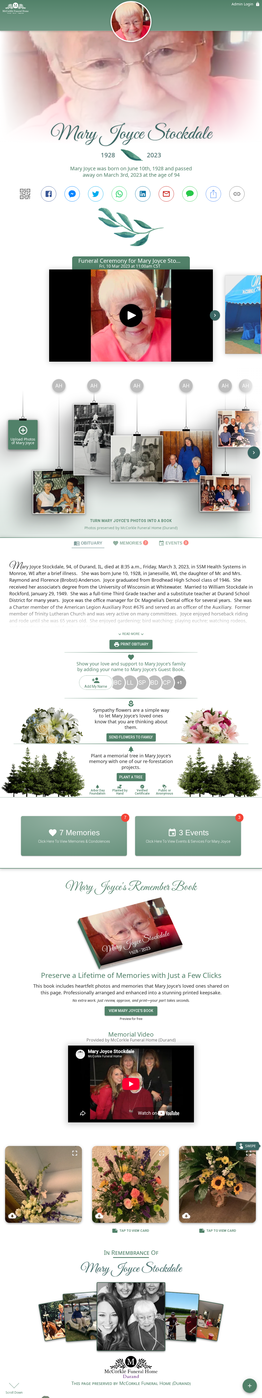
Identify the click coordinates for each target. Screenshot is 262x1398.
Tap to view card (134, 1231)
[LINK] (237, 194)
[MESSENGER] (72, 194)
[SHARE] (213, 194)
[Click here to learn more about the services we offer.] (131, 1367)
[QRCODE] (25, 194)
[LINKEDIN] (142, 194)
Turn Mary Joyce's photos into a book (131, 521)
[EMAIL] (166, 194)
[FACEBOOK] (48, 194)
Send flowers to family (131, 737)
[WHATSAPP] (119, 194)
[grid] (131, 456)
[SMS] (190, 194)
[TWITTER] (95, 194)
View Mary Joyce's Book (131, 1011)
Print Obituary (134, 644)
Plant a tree (131, 777)
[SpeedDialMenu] (250, 1386)
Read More (131, 634)
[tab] (88, 543)
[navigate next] (215, 315)
